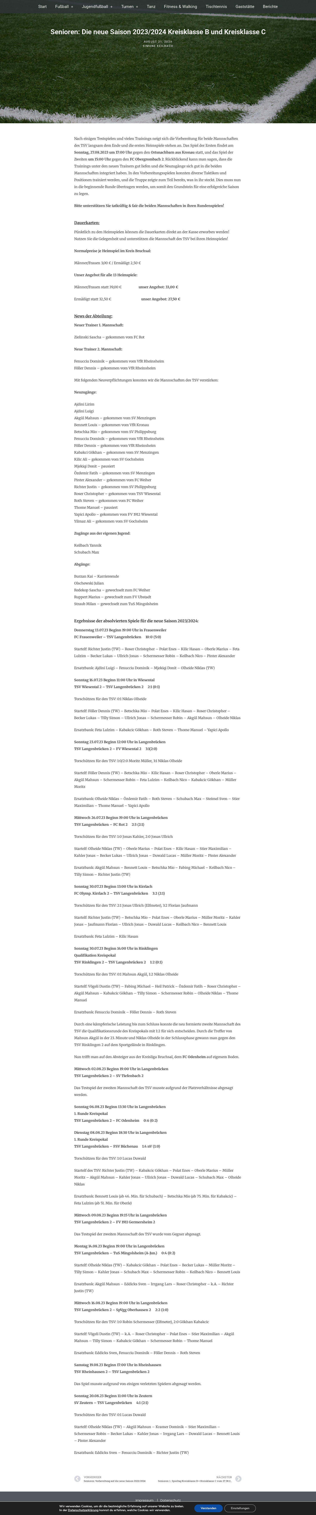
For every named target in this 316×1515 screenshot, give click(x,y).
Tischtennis (216, 6)
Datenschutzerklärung (83, 1510)
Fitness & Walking (180, 6)
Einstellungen (240, 1508)
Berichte (270, 6)
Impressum (145, 1500)
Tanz (151, 6)
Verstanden (208, 1508)
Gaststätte (245, 6)
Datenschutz (170, 1500)
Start (42, 6)
